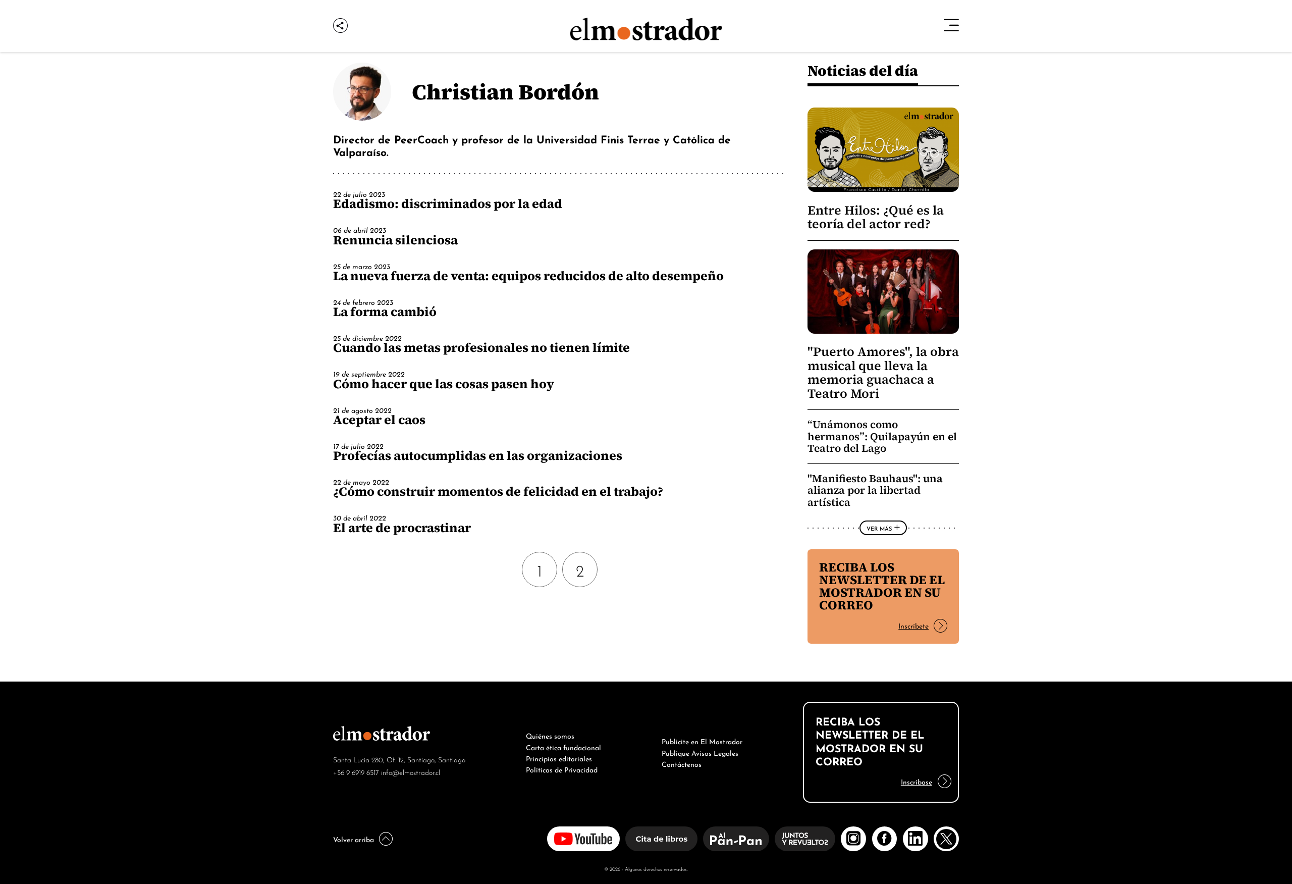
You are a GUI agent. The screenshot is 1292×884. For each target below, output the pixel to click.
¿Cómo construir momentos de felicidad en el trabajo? (498, 491)
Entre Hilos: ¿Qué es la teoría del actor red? (875, 217)
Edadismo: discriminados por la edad (447, 203)
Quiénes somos (550, 735)
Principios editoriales (559, 758)
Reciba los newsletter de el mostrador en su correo (882, 585)
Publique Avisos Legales (700, 752)
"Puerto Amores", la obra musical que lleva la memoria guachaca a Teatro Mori (883, 372)
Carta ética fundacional (563, 747)
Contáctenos (682, 763)
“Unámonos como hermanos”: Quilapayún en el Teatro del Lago (882, 436)
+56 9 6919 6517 (356, 771)
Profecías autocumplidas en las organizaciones (477, 455)
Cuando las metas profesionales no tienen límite (481, 347)
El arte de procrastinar (402, 527)
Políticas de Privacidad (562, 769)
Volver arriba (353, 839)
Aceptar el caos (379, 419)
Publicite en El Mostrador (702, 741)
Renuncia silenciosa (395, 239)
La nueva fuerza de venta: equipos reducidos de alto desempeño (528, 275)
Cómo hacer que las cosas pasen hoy (443, 383)
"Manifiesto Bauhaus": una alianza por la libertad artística (875, 490)
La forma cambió (385, 311)
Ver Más (879, 528)
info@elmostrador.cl (410, 771)
